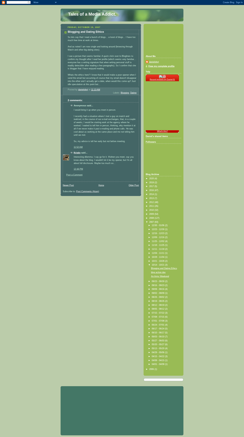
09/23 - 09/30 (158, 281)
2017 (152, 186)
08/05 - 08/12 (158, 309)
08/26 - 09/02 (158, 297)
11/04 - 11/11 (158, 253)
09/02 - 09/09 (158, 293)
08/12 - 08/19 (158, 305)
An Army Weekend (160, 276)
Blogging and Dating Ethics (164, 268)
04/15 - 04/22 (158, 356)
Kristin (77, 153)
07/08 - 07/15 (158, 317)
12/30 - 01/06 (158, 225)
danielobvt (154, 62)
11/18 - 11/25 (158, 245)
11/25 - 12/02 (158, 241)
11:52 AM (78, 147)
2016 (152, 190)
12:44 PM (78, 169)
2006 (152, 369)
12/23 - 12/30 (158, 229)
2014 (152, 194)
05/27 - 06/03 (158, 341)
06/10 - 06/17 (158, 333)
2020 (152, 178)
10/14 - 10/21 (158, 265)
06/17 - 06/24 (158, 329)
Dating (133, 93)
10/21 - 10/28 (158, 261)
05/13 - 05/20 (158, 348)
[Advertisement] (161, 39)
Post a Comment (74, 175)
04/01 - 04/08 (158, 364)
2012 (152, 202)
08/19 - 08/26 (158, 301)
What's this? (162, 131)
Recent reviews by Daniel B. (162, 79)
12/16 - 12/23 (158, 233)
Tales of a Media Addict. (92, 14)
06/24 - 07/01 (158, 325)
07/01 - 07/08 (158, 321)
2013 (152, 198)
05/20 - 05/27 (158, 344)
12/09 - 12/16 (158, 237)
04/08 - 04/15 (158, 360)
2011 (152, 206)
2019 (152, 182)
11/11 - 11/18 (158, 249)
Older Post (134, 185)
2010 (152, 210)
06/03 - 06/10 (158, 337)
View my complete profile (161, 66)
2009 (152, 214)
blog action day (158, 272)
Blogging (125, 93)
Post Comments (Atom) (87, 191)
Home (101, 185)
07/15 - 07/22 (158, 313)
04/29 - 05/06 (158, 352)
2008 (152, 218)
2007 (152, 222)
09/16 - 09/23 (158, 285)
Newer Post (68, 185)
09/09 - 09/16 (158, 289)
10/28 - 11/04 (158, 257)
